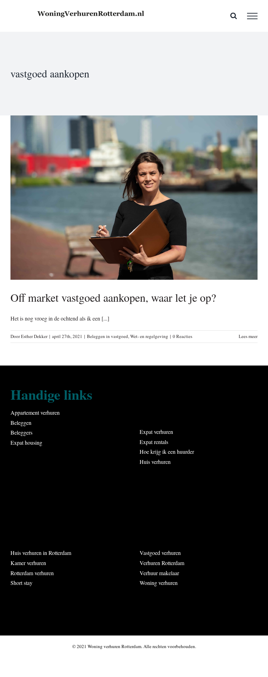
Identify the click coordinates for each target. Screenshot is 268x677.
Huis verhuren (155, 461)
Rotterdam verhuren (32, 573)
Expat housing (26, 442)
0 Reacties (182, 336)
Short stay (21, 582)
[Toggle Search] (233, 15)
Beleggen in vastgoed (107, 336)
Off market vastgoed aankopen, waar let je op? (113, 297)
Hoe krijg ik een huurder (167, 451)
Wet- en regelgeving (149, 336)
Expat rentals (154, 441)
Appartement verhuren (35, 412)
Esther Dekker (34, 336)
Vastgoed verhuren (160, 552)
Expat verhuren (156, 431)
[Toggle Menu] (252, 16)
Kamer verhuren (28, 562)
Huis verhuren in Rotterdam (40, 552)
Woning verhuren (159, 582)
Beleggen (20, 422)
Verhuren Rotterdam (162, 562)
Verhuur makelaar (159, 573)
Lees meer (248, 336)
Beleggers (21, 432)
